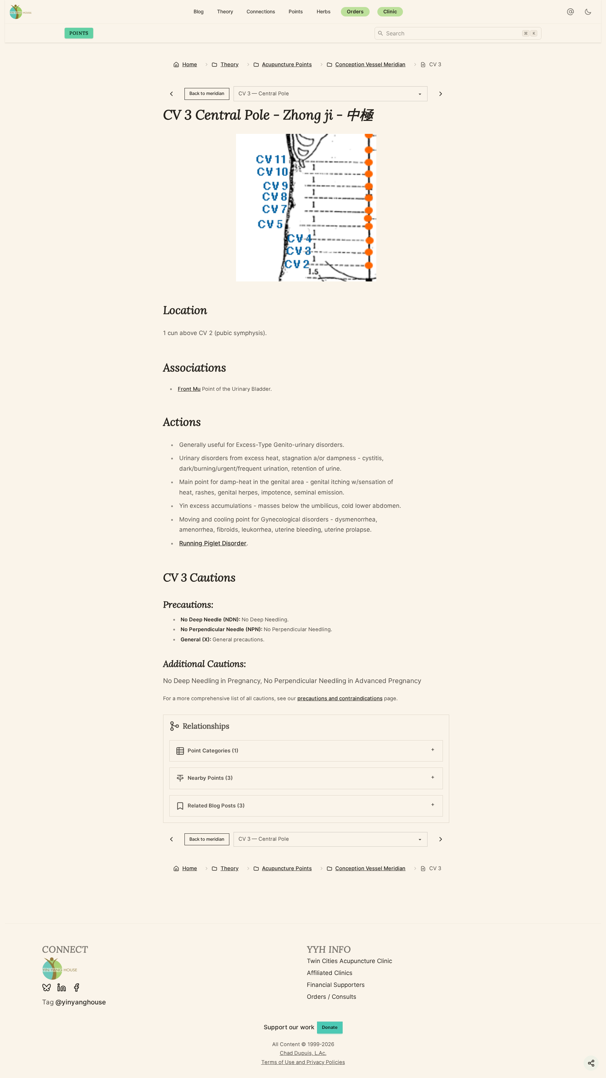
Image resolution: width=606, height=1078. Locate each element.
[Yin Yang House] (20, 11)
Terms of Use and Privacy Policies (303, 1062)
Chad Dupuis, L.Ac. (303, 1053)
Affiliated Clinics (329, 972)
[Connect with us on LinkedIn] (61, 987)
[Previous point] (171, 94)
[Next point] (440, 94)
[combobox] (458, 33)
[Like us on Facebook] (76, 987)
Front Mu (189, 389)
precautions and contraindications (340, 698)
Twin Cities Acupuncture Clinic (349, 960)
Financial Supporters (336, 984)
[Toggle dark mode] (588, 12)
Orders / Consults (331, 996)
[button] (571, 12)
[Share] (591, 1063)
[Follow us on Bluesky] (46, 987)
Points (79, 33)
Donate (330, 1027)
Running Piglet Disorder (213, 543)
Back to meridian (206, 93)
